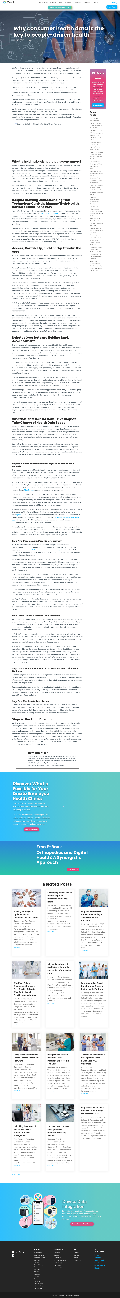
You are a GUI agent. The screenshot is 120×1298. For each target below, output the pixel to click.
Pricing (96, 2)
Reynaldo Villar (38, 752)
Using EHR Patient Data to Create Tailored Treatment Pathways (26, 1057)
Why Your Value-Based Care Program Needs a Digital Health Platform (92, 986)
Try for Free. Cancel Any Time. (60, 7)
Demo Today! (98, 104)
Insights (29, 40)
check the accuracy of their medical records (45, 550)
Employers (68, 2)
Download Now (73, 869)
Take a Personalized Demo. (82, 1222)
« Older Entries (16, 1174)
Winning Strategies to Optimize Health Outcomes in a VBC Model (26, 914)
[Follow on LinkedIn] (13, 1255)
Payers (61, 2)
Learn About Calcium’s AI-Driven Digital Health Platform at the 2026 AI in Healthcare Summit (96, 190)
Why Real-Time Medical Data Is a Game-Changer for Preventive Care (92, 1110)
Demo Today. (111, 7)
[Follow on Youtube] (23, 1252)
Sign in (113, 2)
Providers (53, 2)
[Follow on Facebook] (13, 1252)
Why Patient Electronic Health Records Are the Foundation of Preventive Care (95, 201)
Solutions (87, 2)
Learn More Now (31, 829)
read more (17, 947)
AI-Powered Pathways (74, 1205)
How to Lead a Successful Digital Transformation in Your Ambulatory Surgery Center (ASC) (96, 266)
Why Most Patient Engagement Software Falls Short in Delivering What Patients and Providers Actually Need (25, 989)
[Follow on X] (16, 1252)
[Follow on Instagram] (19, 1252)
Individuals (78, 2)
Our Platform (43, 2)
